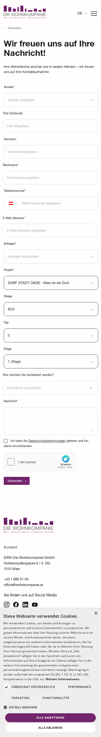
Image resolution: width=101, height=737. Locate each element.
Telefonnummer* (15, 191)
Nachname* (11, 165)
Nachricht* (11, 401)
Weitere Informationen (62, 679)
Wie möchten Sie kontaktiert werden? (28, 375)
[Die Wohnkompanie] (25, 13)
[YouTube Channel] (35, 604)
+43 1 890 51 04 (16, 579)
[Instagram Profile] (6, 604)
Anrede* (9, 87)
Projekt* (9, 270)
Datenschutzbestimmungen (47, 441)
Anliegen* (10, 244)
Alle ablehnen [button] (50, 728)
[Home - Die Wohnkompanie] (28, 532)
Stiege (8, 296)
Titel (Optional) (12, 113)
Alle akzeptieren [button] (50, 718)
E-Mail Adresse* (14, 218)
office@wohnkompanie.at (23, 585)
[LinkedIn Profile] (25, 604)
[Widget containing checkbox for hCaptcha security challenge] (39, 462)
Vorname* (10, 139)
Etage (8, 349)
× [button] (95, 613)
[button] (50, 707)
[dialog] (50, 672)
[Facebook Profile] (16, 604)
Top (6, 322)
